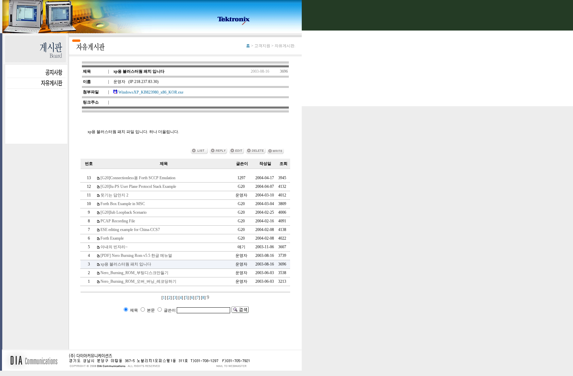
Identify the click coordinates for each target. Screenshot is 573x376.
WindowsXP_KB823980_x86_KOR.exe (150, 92)
